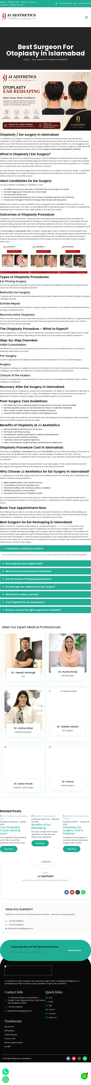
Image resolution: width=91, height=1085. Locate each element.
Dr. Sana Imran (23, 783)
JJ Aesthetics (62, 526)
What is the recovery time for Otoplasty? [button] (28, 571)
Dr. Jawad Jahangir (23, 672)
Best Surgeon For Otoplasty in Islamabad (49, 59)
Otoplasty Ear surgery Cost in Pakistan (73, 830)
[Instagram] (77, 892)
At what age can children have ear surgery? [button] (30, 586)
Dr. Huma (68, 781)
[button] (86, 17)
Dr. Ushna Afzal (23, 728)
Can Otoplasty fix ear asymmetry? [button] (25, 602)
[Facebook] (66, 892)
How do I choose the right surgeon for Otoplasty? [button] (33, 609)
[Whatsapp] (83, 892)
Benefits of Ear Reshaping (41, 826)
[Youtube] (72, 892)
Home (26, 59)
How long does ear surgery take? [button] (24, 563)
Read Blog (8, 849)
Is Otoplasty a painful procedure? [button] (24, 548)
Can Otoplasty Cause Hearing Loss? (10, 830)
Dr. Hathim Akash (68, 726)
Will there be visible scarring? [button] (22, 594)
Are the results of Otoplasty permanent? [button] (28, 579)
